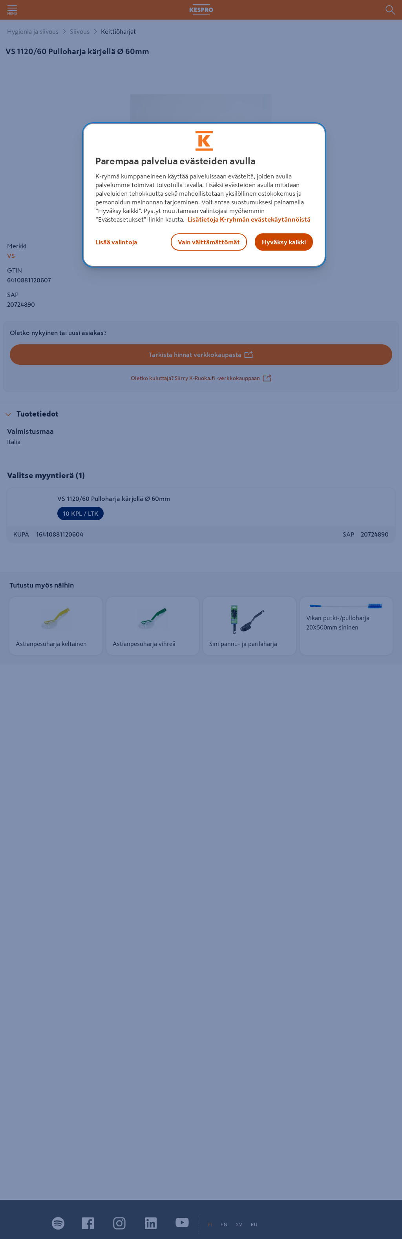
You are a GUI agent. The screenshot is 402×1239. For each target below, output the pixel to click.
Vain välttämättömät (209, 242)
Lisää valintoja (116, 242)
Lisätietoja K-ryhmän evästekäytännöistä (248, 219)
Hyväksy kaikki (284, 242)
